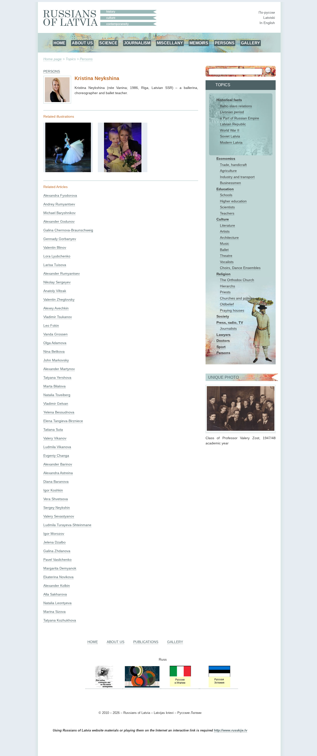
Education (225, 189)
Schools (226, 195)
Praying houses (232, 310)
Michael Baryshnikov (59, 213)
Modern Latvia (231, 142)
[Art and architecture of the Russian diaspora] (142, 687)
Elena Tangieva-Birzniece (63, 421)
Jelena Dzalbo (54, 542)
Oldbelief (227, 304)
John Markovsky (56, 360)
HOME (59, 43)
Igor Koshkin (53, 490)
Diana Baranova (56, 482)
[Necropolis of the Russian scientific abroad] (104, 687)
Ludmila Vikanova (57, 447)
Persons (86, 59)
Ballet (224, 250)
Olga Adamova (54, 343)
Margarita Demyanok (59, 568)
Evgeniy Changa (56, 456)
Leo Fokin (51, 325)
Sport (221, 347)
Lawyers (223, 335)
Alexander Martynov (59, 369)
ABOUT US (82, 43)
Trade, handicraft (233, 165)
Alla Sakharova (55, 594)
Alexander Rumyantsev (61, 273)
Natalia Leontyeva (57, 603)
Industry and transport (237, 177)
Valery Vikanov (54, 438)
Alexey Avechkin (56, 308)
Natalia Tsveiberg (56, 395)
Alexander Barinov (57, 464)
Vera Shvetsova (55, 499)
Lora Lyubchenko (56, 256)
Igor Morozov (53, 534)
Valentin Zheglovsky (59, 299)
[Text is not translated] (68, 171)
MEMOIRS (198, 43)
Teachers (227, 213)
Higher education (233, 201)
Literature (227, 225)
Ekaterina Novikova (58, 577)
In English (267, 23)
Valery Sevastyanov (58, 516)
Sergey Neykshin (56, 508)
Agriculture (228, 171)
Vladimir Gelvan (55, 403)
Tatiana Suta (53, 430)
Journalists (228, 328)
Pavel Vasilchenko (57, 560)
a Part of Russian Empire (239, 118)
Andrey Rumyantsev (59, 204)
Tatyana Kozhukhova (59, 620)
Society (222, 316)
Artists (225, 231)
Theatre (226, 256)
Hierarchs (227, 286)
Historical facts (229, 100)
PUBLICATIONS (145, 642)
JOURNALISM (137, 43)
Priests (225, 292)
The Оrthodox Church (237, 280)
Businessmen (230, 183)
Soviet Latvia (230, 136)
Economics (225, 159)
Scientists (227, 207)
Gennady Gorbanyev (59, 239)
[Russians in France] (199, 687)
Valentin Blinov (54, 247)
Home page (52, 59)
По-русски (267, 12)
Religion (223, 274)
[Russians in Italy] (180, 687)
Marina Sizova (54, 612)
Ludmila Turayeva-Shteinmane (67, 525)
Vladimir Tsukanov (57, 317)
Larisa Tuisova (54, 265)
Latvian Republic (233, 124)
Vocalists (227, 262)
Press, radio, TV (229, 322)
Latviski (269, 18)
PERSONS (225, 43)
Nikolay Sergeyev (57, 282)
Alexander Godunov (59, 221)
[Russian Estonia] (219, 687)
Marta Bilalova (54, 386)
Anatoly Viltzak (54, 291)
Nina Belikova (54, 351)
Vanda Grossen (55, 334)
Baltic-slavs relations (236, 106)
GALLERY (250, 43)
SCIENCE (108, 43)
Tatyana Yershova (57, 377)
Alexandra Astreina (58, 473)
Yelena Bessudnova (58, 412)
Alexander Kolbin (56, 586)
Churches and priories (237, 298)
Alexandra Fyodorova (60, 195)
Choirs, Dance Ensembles (240, 268)
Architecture (229, 238)
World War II (229, 130)
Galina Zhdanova (56, 551)
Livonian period (232, 112)
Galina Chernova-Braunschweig (68, 230)
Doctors (223, 341)
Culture (222, 219)
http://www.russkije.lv (230, 730)
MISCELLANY (170, 43)
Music (224, 243)
